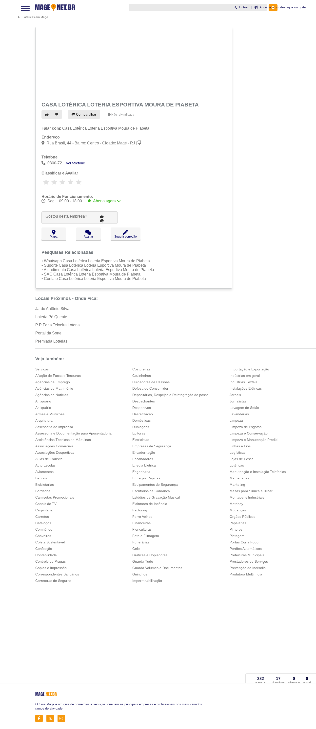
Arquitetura (44, 420)
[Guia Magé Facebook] (40, 718)
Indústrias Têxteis (243, 382)
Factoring (139, 510)
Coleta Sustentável (50, 542)
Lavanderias (239, 414)
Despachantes (143, 401)
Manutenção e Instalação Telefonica (258, 472)
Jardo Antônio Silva (52, 309)
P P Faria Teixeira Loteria (57, 325)
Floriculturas (142, 529)
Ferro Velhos (142, 517)
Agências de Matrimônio (54, 388)
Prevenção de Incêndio (248, 568)
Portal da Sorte (48, 333)
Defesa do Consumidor (150, 388)
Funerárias (140, 542)
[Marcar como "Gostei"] (47, 114)
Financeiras (141, 523)
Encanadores (142, 459)
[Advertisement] (133, 63)
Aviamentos (44, 472)
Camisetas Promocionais (54, 497)
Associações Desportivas (54, 452)
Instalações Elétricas (246, 388)
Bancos (41, 478)
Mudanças (238, 510)
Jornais (235, 395)
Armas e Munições (49, 414)
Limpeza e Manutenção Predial (254, 440)
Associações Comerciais (54, 446)
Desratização (142, 414)
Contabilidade (46, 555)
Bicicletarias (44, 484)
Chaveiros (43, 536)
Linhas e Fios (240, 446)
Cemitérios (43, 529)
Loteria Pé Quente (51, 317)
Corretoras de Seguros (53, 581)
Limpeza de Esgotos (245, 427)
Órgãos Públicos (242, 517)
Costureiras (141, 369)
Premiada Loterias (51, 341)
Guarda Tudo (142, 561)
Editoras (138, 433)
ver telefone (75, 163)
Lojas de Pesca (242, 459)
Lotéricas (237, 465)
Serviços (42, 369)
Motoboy (236, 504)
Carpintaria (44, 510)
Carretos (42, 517)
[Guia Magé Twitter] (51, 718)
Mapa (54, 236)
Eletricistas (140, 440)
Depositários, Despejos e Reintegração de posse (170, 395)
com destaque (283, 7)
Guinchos (139, 574)
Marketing (237, 484)
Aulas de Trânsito (48, 459)
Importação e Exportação (249, 369)
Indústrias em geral (245, 376)
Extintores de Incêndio (149, 504)
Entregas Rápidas (146, 478)
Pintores (236, 529)
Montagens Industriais (247, 497)
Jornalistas (238, 401)
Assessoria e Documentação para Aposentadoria (73, 433)
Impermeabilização (147, 581)
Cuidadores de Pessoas (151, 382)
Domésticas (141, 420)
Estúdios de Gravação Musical (156, 497)
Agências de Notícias (51, 395)
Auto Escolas (45, 465)
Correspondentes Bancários (57, 574)
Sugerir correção (125, 236)
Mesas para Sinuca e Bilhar (251, 491)
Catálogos (43, 523)
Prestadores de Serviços (249, 561)
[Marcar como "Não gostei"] (57, 114)
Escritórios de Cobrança (151, 491)
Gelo (136, 549)
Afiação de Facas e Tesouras (58, 376)
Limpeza (236, 420)
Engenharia (141, 472)
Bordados (42, 491)
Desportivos (141, 408)
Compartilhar (85, 114)
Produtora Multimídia (246, 574)
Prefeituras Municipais (247, 555)
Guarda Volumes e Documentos (157, 568)
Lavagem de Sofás (244, 408)
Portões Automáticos (246, 549)
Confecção (43, 549)
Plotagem (237, 536)
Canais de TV (46, 504)
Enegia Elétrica (144, 465)
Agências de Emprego (52, 382)
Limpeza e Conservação (249, 433)
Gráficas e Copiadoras (149, 555)
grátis (303, 7)
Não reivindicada (122, 114)
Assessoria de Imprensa (54, 427)
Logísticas (237, 452)
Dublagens (140, 427)
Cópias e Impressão (51, 568)
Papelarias (238, 523)
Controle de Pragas (50, 561)
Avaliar (88, 236)
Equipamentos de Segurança (155, 484)
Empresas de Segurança (151, 446)
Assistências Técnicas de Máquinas (63, 440)
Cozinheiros (141, 376)
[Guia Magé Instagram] (63, 718)
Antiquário (43, 401)
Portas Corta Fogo (244, 542)
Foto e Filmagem (145, 536)
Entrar (243, 7)
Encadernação (143, 452)
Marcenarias (239, 478)
